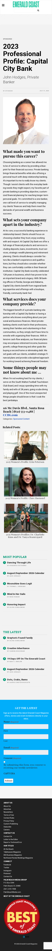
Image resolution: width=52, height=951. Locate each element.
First (6, 731)
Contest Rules (9, 818)
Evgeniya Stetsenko (18, 565)
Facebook (7, 865)
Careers (7, 830)
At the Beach (9, 849)
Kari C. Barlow (16, 661)
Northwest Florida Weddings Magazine (18, 858)
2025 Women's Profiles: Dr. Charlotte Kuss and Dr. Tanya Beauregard (25, 536)
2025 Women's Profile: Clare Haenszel (25, 498)
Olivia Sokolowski (17, 607)
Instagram (7, 871)
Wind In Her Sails (16, 594)
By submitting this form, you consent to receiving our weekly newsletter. (25, 766)
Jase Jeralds (15, 576)
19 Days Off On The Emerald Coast (26, 658)
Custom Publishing (11, 824)
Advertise (7, 809)
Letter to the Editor (11, 839)
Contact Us (8, 836)
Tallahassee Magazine (12, 852)
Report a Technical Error (13, 842)
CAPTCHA (9, 773)
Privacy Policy (9, 821)
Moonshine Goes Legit (19, 583)
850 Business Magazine (13, 855)
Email (11, 747)
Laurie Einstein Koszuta (20, 682)
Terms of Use (9, 815)
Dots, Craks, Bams (17, 679)
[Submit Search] (38, 10)
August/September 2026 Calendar (25, 573)
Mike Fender (15, 597)
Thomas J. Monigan (17, 586)
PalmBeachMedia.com (12, 892)
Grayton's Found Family (20, 637)
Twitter (6, 868)
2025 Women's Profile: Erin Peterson (25, 461)
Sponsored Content (21, 419)
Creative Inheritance (18, 648)
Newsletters (8, 812)
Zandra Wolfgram (17, 651)
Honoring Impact (16, 604)
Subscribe (7, 827)
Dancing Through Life (19, 562)
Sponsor (9, 91)
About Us (7, 806)
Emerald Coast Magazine (26, 4)
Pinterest (7, 873)
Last (5, 741)
